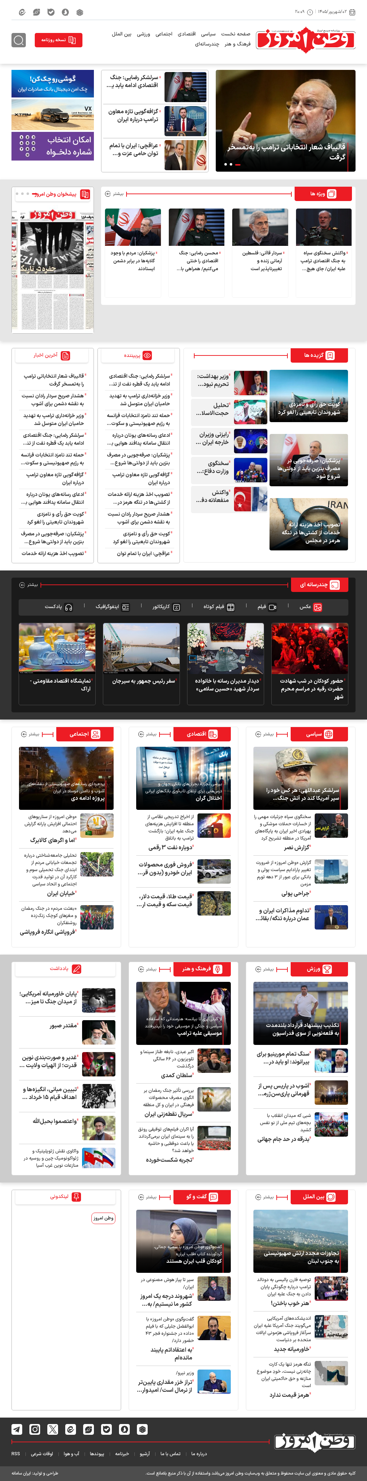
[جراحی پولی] (329, 878)
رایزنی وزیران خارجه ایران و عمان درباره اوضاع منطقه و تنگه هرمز (213, 438)
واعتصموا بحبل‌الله (55, 1122)
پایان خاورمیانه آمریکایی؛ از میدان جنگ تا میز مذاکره (48, 998)
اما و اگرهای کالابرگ (52, 841)
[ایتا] (22, 12)
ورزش (313, 969)
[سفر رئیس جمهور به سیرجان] (141, 648)
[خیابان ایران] (95, 875)
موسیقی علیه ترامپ (199, 1034)
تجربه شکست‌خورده (169, 1160)
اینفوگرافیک (107, 607)
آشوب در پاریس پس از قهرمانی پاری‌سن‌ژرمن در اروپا (283, 1090)
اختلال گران (209, 799)
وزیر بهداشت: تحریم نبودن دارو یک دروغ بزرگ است (213, 380)
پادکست (53, 607)
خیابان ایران (61, 894)
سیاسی (208, 34)
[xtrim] (52, 114)
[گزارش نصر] (329, 832)
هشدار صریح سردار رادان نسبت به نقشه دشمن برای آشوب (139, 518)
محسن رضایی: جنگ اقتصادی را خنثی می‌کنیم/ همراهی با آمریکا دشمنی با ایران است (198, 261)
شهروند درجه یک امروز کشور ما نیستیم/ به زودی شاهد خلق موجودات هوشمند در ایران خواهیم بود (166, 1300)
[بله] (50, 12)
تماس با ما (171, 1454)
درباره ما (199, 1454)
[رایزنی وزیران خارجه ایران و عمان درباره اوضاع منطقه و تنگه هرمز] (248, 441)
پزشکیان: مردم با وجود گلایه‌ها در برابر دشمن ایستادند (133, 261)
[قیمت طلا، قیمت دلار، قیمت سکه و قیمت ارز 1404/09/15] (212, 903)
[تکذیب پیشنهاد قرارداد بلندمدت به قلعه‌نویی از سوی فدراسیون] (300, 1013)
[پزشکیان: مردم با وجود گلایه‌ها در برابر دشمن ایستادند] (133, 227)
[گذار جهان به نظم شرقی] (96, 1163)
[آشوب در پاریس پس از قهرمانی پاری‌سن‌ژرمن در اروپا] (329, 1092)
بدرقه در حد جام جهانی (283, 1139)
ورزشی (143, 34)
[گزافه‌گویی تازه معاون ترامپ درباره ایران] (183, 121)
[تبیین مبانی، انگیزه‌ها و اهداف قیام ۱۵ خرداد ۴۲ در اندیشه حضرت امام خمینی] (96, 1096)
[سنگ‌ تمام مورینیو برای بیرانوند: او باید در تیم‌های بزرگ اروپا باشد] (329, 1060)
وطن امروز (103, 1218)
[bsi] (52, 83)
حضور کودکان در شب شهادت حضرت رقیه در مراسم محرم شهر (311, 689)
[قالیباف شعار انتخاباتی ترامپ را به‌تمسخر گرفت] (286, 120)
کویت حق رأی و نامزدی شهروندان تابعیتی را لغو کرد (309, 409)
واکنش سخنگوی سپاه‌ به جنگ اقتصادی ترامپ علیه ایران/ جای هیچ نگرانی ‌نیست (322, 261)
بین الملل (122, 34)
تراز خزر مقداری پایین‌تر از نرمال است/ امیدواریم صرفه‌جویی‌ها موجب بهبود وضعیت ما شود (164, 1386)
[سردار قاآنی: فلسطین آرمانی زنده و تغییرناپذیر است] (260, 227)
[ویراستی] (36, 12)
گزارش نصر (296, 848)
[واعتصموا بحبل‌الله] (96, 1128)
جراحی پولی (295, 894)
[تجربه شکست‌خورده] (212, 1145)
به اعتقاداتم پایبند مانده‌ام (171, 1354)
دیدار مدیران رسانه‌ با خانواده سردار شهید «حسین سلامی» (227, 685)
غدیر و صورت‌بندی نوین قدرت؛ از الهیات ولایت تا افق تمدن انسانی (49, 1062)
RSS (15, 1454)
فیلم (262, 607)
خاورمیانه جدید (291, 1349)
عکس (305, 607)
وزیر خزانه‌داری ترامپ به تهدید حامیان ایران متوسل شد (139, 400)
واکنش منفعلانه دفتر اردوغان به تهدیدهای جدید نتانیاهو (212, 497)
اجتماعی (164, 34)
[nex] (52, 146)
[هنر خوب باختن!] (329, 1292)
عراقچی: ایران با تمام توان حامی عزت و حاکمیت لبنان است (133, 150)
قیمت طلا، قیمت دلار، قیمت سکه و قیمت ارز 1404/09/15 (165, 901)
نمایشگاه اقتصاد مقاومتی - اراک (60, 685)
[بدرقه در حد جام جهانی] (329, 1127)
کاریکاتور (161, 607)
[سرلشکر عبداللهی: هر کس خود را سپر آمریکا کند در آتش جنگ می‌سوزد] (300, 778)
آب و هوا (71, 1454)
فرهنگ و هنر (238, 44)
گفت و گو (196, 1197)
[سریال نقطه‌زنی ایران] (212, 1102)
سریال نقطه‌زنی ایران (168, 1114)
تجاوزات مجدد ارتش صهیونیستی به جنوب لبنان (301, 1258)
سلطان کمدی (176, 1076)
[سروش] (65, 12)
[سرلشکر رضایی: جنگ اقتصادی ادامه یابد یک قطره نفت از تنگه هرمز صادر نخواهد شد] (183, 87)
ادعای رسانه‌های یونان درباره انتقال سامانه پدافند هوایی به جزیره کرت (139, 440)
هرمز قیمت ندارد (289, 1395)
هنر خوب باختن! (290, 1304)
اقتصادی (187, 34)
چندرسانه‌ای (207, 44)
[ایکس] (53, 1429)
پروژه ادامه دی (88, 799)
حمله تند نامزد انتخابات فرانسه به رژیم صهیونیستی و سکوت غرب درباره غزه (138, 420)
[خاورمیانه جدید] (329, 1334)
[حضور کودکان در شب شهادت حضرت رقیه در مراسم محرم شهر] (310, 648)
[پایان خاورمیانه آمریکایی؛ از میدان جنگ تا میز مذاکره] (96, 1000)
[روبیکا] (80, 12)
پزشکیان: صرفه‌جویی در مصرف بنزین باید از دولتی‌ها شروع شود (308, 469)
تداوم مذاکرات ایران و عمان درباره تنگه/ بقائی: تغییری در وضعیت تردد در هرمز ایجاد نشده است (281, 915)
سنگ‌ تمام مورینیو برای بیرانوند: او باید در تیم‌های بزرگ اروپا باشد (282, 1058)
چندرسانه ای (314, 585)
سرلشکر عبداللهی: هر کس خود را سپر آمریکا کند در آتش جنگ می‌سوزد (302, 795)
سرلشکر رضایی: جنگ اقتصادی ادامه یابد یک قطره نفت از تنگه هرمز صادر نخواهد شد (132, 82)
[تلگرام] (17, 1429)
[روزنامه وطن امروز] (52, 269)
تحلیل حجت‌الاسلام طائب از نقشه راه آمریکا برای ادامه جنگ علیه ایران (213, 409)
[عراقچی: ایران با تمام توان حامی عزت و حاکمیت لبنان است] (183, 155)
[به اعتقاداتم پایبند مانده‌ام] (212, 1339)
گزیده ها (314, 356)
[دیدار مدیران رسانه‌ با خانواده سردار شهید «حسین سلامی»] (225, 648)
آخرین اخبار (46, 355)
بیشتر (118, 194)
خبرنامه (122, 1454)
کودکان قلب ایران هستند (194, 1262)
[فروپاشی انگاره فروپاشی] (95, 920)
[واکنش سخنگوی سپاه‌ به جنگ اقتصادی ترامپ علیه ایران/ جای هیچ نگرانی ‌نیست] (324, 227)
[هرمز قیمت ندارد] (329, 1380)
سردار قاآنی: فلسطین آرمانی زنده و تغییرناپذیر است (262, 261)
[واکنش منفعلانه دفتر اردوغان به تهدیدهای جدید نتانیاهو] (248, 499)
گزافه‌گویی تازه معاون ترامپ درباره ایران (133, 116)
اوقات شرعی (42, 1454)
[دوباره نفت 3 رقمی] (212, 832)
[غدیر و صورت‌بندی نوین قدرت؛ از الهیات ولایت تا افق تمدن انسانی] (96, 1064)
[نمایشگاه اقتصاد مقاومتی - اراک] (57, 648)
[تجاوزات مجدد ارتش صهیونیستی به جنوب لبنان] (300, 1241)
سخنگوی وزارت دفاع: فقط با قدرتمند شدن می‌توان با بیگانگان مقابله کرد (212, 468)
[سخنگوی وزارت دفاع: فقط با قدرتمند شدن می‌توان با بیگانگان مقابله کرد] (248, 470)
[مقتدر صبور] (96, 1032)
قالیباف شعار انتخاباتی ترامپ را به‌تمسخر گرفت (286, 153)
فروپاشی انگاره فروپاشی (47, 932)
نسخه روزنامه (53, 40)
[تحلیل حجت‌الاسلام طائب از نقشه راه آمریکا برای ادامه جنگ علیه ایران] (248, 412)
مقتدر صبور (63, 1026)
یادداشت (60, 969)
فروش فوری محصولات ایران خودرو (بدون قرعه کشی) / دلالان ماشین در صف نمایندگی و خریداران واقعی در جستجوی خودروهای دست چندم (164, 869)
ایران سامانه (21, 1473)
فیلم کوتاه (214, 607)
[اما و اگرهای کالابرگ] (95, 829)
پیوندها (97, 1454)
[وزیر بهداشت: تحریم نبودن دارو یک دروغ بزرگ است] (248, 383)
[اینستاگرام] (35, 1429)
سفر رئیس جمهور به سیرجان (143, 681)
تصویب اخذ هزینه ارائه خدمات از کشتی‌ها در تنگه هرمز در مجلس (311, 533)
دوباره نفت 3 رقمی (170, 848)
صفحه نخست (236, 34)
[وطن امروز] (306, 40)
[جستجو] (18, 40)
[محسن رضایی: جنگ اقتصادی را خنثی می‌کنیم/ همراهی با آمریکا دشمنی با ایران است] (197, 227)
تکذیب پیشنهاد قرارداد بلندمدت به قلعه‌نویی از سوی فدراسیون (302, 1030)
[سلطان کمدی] (212, 1064)
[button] (237, 165)
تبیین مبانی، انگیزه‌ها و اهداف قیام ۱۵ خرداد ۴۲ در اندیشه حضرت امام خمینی (48, 1094)
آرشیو (145, 1454)
